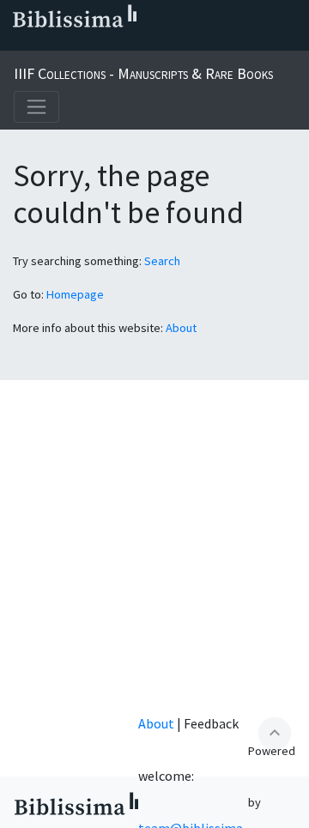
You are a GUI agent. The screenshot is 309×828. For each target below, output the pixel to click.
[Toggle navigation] (36, 107)
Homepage (75, 294)
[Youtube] (127, 44)
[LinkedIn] (44, 44)
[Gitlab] (182, 44)
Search (162, 261)
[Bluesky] (72, 44)
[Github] (154, 44)
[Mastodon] (99, 44)
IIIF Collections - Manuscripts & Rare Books (143, 73)
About (181, 327)
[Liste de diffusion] (17, 44)
